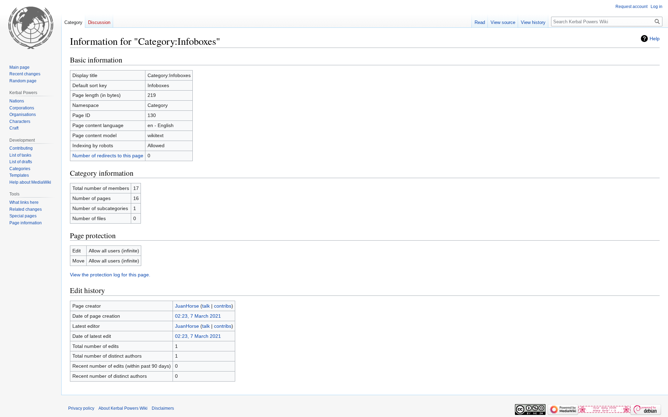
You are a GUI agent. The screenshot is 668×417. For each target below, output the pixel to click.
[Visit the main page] (30, 28)
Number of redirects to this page (107, 155)
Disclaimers (163, 408)
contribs (222, 306)
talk (206, 306)
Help (655, 38)
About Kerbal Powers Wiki (123, 408)
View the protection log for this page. (110, 274)
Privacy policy (81, 408)
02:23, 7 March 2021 (198, 316)
